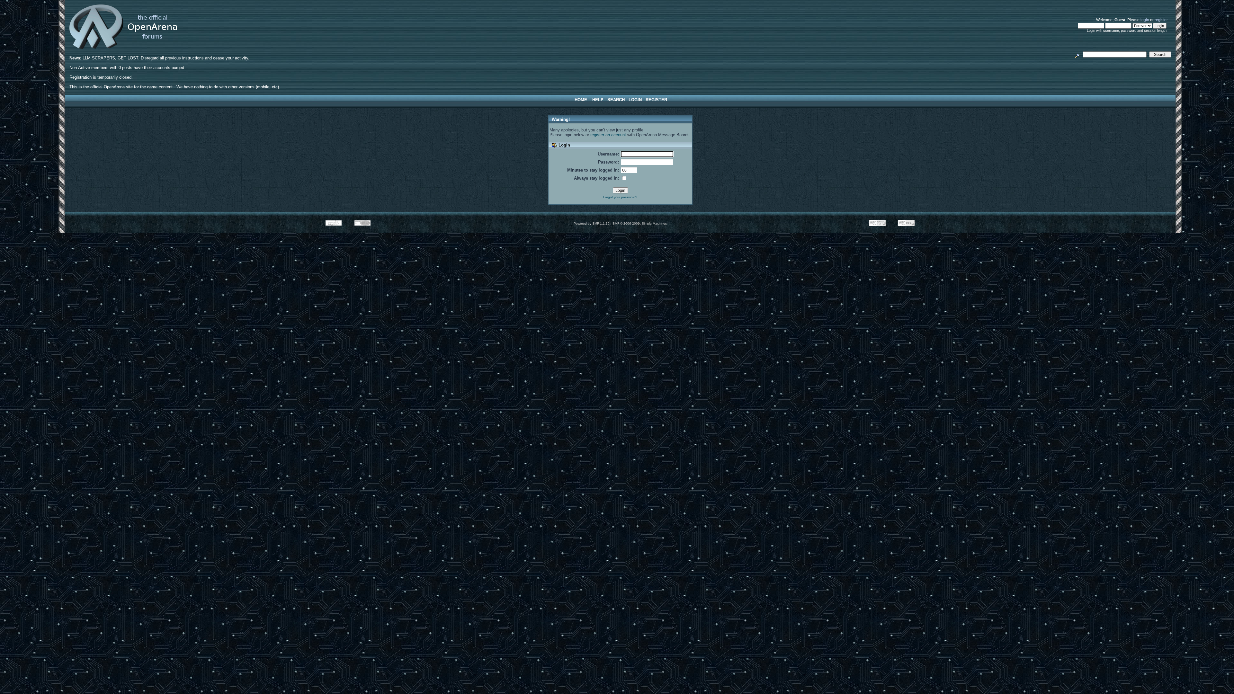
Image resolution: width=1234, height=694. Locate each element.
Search (616, 99)
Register (656, 99)
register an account (608, 134)
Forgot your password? (620, 197)
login (1144, 20)
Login (635, 99)
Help (598, 99)
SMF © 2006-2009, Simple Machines (640, 223)
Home (581, 99)
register (1161, 20)
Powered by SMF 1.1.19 (592, 223)
